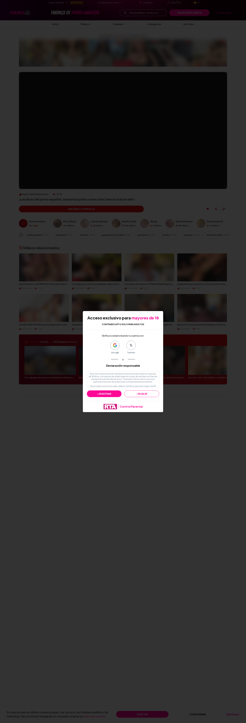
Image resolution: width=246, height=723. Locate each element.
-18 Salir (141, 393)
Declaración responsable (123, 365)
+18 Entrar (104, 393)
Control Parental (131, 406)
